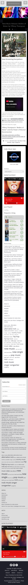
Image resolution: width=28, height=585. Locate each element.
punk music (11, 357)
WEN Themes (16, 582)
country (9, 332)
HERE (16, 164)
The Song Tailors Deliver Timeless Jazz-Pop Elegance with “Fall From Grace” (14, 255)
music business (7, 344)
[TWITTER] (11, 565)
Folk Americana (13, 141)
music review (20, 344)
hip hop (16, 336)
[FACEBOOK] (14, 565)
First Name (5, 391)
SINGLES (6, 311)
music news (13, 344)
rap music (17, 357)
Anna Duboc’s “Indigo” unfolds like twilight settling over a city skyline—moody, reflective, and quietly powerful (14, 280)
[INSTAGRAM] (16, 565)
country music (16, 333)
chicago (5, 332)
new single (17, 352)
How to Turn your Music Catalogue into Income (14, 321)
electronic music (8, 336)
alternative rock (10, 329)
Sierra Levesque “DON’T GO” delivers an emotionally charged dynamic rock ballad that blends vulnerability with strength (13, 287)
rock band (10, 359)
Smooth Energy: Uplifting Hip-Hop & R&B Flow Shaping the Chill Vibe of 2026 (13, 266)
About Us (6, 304)
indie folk (16, 339)
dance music (6, 334)
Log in (3, 513)
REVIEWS (9, 142)
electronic (16, 334)
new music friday (8, 352)
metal (19, 342)
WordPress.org (5, 519)
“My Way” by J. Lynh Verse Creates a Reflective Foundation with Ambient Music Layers (13, 260)
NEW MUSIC (7, 306)
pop (9, 355)
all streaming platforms (17, 118)
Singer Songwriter (16, 142)
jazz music (8, 342)
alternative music (8, 326)
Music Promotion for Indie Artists (12, 318)
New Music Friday (21, 141)
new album (16, 346)
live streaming (14, 342)
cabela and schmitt (9, 330)
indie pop (13, 341)
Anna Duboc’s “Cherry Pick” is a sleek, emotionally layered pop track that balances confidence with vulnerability (13, 293)
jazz (5, 342)
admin (15, 29)
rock (6, 359)
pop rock (6, 357)
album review (7, 325)
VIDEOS (6, 313)
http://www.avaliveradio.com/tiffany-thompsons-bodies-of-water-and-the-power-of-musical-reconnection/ (13, 136)
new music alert (19, 349)
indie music (7, 341)
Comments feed (5, 517)
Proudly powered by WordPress (12, 581)
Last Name (4, 396)
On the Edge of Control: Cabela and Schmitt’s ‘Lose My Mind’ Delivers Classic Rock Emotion (13, 275)
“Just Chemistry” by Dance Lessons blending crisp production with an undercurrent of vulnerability (12, 299)
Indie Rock (19, 341)
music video (8, 346)
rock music (9, 362)
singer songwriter (11, 365)
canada (20, 330)
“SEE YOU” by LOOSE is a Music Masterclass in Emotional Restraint (13, 270)
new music (9, 348)
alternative (13, 325)
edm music (12, 334)
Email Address (6, 386)
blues (18, 329)
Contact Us (7, 315)
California (16, 330)
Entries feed (5, 515)
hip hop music (8, 339)
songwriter (6, 367)
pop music (16, 355)
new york (6, 355)
